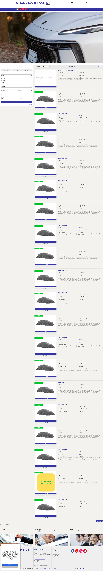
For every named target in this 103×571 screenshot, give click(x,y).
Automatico (20, 98)
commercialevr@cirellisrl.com (45, 554)
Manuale (3, 98)
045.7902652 (42, 562)
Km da (2, 93)
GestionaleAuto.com (83, 568)
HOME (49, 9)
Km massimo (19, 93)
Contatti (65, 9)
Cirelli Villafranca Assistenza (40, 559)
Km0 (17, 70)
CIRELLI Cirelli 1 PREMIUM (62, 91)
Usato (6, 70)
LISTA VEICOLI (54, 9)
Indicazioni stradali (37, 556)
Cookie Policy (53, 568)
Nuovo (27, 70)
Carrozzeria (3, 84)
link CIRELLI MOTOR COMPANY (80, 9)
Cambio (2, 97)
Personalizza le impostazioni (10, 567)
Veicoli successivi (100, 521)
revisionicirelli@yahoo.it (44, 564)
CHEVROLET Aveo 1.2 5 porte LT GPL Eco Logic (66, 70)
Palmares (71, 9)
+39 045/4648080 (43, 553)
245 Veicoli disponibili (16, 102)
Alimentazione (3, 80)
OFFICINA (60, 9)
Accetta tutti (10, 564)
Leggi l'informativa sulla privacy (44, 568)
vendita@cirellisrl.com (44, 555)
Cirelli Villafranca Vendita (39, 549)
